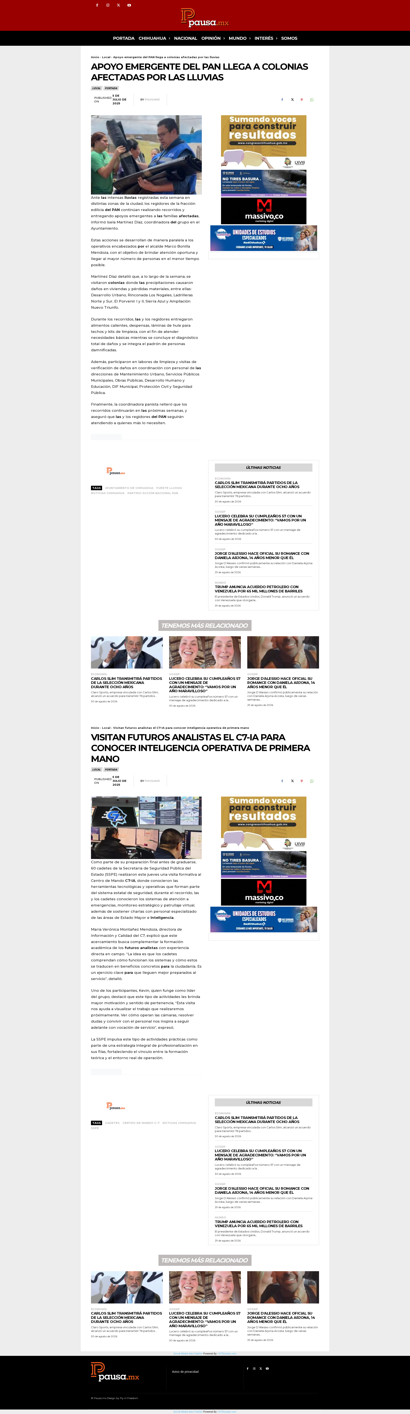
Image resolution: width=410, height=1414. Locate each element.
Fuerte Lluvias (169, 488)
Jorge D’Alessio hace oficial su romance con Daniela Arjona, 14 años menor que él (262, 555)
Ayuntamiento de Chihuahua (129, 488)
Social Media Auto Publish (188, 1411)
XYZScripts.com (227, 1411)
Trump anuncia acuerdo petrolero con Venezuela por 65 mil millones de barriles (259, 589)
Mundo (220, 582)
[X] (118, 5)
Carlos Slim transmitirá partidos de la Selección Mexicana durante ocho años (257, 485)
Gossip (220, 511)
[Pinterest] (301, 100)
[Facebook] (97, 5)
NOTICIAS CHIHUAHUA (107, 493)
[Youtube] (129, 5)
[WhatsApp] (311, 100)
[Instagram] (108, 5)
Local (106, 57)
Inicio (95, 57)
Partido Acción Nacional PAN (152, 493)
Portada (111, 88)
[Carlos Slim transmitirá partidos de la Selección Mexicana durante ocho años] (127, 652)
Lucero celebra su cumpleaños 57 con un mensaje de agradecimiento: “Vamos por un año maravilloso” (260, 520)
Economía (223, 478)
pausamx (152, 99)
